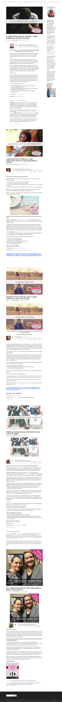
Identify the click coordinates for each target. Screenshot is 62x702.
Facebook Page (16, 397)
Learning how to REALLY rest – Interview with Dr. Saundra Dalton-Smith (21, 161)
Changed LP (21, 96)
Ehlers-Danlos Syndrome (11, 527)
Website (17, 96)
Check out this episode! (14, 123)
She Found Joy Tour (18, 525)
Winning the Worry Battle (28, 537)
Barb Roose (9, 40)
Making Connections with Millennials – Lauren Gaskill (23, 433)
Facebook (18, 94)
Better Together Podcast (23, 40)
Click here (8, 680)
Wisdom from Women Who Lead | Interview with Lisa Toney (21, 298)
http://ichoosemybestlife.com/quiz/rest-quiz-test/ (22, 250)
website (17, 248)
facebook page (22, 248)
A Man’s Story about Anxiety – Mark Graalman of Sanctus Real (22, 37)
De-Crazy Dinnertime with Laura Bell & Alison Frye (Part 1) (23, 589)
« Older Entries (9, 689)
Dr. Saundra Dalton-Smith (22, 219)
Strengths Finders (9, 399)
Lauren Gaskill (26, 473)
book (20, 395)
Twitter (22, 94)
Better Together (17, 100)
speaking (38, 534)
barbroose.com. (32, 121)
